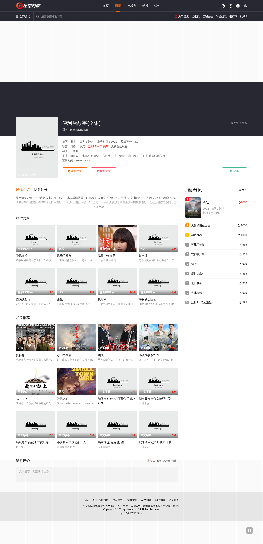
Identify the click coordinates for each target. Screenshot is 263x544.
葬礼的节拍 (198, 244)
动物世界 (196, 235)
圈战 (101, 355)
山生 (60, 299)
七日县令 (196, 283)
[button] (25, 190)
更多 (243, 190)
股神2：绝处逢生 (201, 302)
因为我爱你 (23, 299)
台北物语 (196, 292)
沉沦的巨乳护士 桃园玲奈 (155, 442)
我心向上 (22, 398)
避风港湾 (22, 255)
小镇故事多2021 (149, 355)
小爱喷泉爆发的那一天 (71, 442)
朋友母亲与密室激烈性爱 (155, 398)
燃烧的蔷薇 (64, 255)
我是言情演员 (106, 255)
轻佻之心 (63, 398)
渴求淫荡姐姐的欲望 (111, 442)
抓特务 (20, 355)
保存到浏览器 (239, 122)
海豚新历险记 (147, 299)
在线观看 (75, 170)
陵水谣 (143, 255)
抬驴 (194, 263)
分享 (234, 170)
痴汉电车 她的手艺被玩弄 (32, 442)
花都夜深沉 (198, 254)
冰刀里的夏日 (65, 355)
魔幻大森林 (198, 273)
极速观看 (104, 170)
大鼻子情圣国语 (200, 225)
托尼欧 (102, 299)
